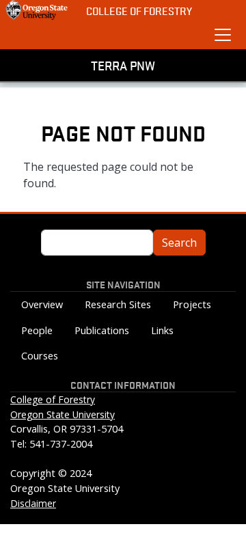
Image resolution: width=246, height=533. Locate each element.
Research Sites (118, 304)
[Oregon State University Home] (37, 10)
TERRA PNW (123, 65)
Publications (101, 330)
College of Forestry (139, 10)
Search (179, 242)
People (37, 330)
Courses (39, 355)
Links (162, 330)
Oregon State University (62, 414)
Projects (192, 304)
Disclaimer (33, 503)
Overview (42, 304)
